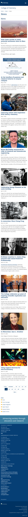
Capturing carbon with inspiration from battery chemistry (13, 113)
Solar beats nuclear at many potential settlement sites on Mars (13, 40)
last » (15, 392)
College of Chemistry (8, 8)
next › (23, 389)
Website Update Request (6, 483)
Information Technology (6, 476)
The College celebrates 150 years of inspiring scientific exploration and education (13, 295)
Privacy (25, 511)
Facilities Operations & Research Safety (9, 473)
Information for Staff (5, 475)
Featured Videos (6, 409)
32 (23, 387)
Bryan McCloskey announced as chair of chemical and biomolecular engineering (13, 151)
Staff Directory (4, 481)
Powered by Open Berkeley (21, 506)
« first (5, 386)
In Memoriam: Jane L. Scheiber (12, 332)
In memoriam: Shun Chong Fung (12, 221)
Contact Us (3, 470)
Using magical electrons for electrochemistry (10, 368)
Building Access (4, 467)
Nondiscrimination (23, 509)
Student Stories (5, 411)
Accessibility (24, 507)
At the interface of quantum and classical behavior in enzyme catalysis (12, 79)
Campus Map (4, 493)
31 (20, 387)
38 (19, 389)
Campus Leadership (5, 490)
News (6, 11)
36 (13, 389)
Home (2, 11)
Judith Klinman (14, 84)
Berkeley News (4, 488)
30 (17, 387)
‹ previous (11, 386)
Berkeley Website (5, 486)
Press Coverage (6, 402)
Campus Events (4, 491)
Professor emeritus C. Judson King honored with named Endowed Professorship (13, 258)
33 (26, 387)
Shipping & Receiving (5, 479)
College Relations (4, 469)
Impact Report (5, 407)
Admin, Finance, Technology (6, 465)
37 (16, 389)
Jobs (2, 478)
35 (10, 389)
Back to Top (24, 515)
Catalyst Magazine (6, 404)
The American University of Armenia (9, 264)
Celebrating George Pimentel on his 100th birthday (13, 188)
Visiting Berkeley (5, 494)
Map (2, 433)
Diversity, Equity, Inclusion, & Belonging (9, 472)
